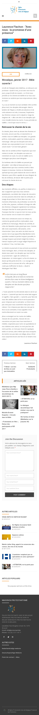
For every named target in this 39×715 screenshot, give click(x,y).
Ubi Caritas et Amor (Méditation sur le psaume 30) (27, 419)
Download (28, 74)
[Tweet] (11, 41)
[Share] (5, 41)
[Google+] (18, 41)
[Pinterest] (30, 41)
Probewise (13, 712)
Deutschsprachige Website (12, 653)
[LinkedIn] (24, 41)
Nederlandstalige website (11, 648)
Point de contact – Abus (11, 657)
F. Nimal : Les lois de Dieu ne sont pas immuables (10, 369)
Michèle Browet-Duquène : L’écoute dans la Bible (9, 415)
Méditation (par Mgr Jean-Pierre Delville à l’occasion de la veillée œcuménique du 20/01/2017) (10, 391)
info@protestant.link (13, 630)
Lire (11, 74)
